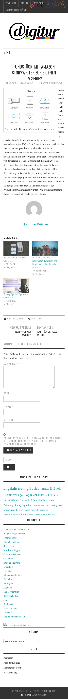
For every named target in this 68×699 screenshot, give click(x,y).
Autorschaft (36, 318)
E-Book (55, 488)
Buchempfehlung (12, 505)
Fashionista (27, 694)
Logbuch (7, 587)
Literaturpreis (9, 509)
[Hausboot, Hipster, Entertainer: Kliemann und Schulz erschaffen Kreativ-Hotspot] (45, 248)
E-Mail (8, 406)
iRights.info (8, 546)
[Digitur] (34, 32)
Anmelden (8, 657)
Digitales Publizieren (43, 500)
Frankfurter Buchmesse (39, 510)
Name (7, 393)
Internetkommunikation (11, 514)
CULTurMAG (9, 558)
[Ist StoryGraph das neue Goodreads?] (16, 248)
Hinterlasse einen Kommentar (49, 83)
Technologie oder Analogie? (23, 333)
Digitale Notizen (11, 541)
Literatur (43, 488)
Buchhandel (37, 495)
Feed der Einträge (11, 662)
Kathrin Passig (10, 608)
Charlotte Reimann (12, 554)
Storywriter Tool (11, 164)
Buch (33, 488)
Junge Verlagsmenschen (14, 533)
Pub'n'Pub (8, 579)
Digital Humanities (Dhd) (15, 616)
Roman (27, 509)
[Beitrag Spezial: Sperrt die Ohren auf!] (16, 285)
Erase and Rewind (11, 562)
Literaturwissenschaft (41, 514)
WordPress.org (10, 672)
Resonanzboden (10, 595)
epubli (6, 599)
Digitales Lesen (30, 505)
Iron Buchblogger (11, 550)
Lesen (7, 500)
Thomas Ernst (10, 537)
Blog (26, 495)
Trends (21, 318)
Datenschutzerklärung (17, 9)
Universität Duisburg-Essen (50, 505)
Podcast (19, 509)
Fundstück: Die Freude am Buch (47, 333)
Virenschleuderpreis (12, 575)
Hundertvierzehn (11, 591)
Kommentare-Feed (12, 667)
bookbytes (8, 583)
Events (7, 494)
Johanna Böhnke (26, 83)
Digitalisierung (16, 488)
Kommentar (11, 363)
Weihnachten (25, 514)
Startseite (11, 3)
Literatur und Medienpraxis (16, 529)
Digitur (24, 3)
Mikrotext (8, 566)
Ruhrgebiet (51, 514)
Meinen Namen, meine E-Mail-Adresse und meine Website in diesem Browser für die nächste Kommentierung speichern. (32, 441)
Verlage (18, 495)
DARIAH (7, 612)
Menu (6, 52)
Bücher (15, 500)
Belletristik (51, 495)
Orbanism (8, 570)
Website (8, 420)
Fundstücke (12, 318)
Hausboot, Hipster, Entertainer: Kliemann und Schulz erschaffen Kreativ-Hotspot (44, 262)
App (31, 514)
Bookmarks (8, 604)
